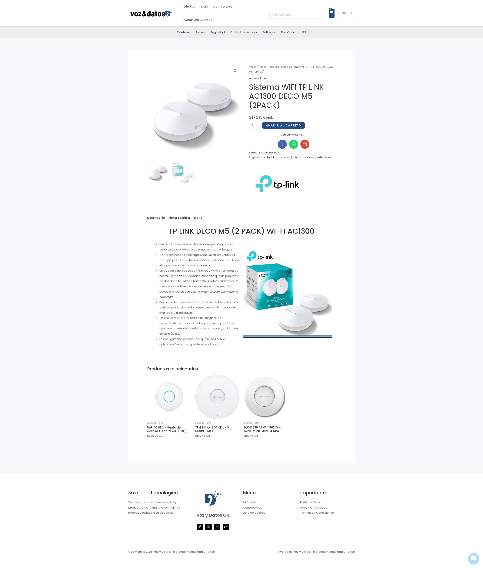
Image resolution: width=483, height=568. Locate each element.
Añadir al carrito (283, 125)
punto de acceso (304, 157)
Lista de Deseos (254, 513)
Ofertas (189, 6)
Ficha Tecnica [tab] (179, 218)
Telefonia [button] (183, 32)
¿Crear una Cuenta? (197, 20)
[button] (235, 70)
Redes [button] (200, 32)
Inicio (204, 6)
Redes (263, 67)
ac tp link (269, 157)
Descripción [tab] (156, 218)
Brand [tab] (197, 218)
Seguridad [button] (217, 32)
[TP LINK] (277, 183)
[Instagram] (208, 527)
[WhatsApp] (217, 527)
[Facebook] (200, 527)
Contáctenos (222, 6)
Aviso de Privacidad (313, 507)
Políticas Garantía (312, 502)
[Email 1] (226, 527)
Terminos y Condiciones (317, 513)
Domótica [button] (288, 32)
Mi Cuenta (250, 502)
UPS (303, 32)
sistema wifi (324, 157)
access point (284, 157)
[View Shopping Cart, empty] (332, 13)
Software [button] (268, 32)
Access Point (277, 67)
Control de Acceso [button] (243, 32)
